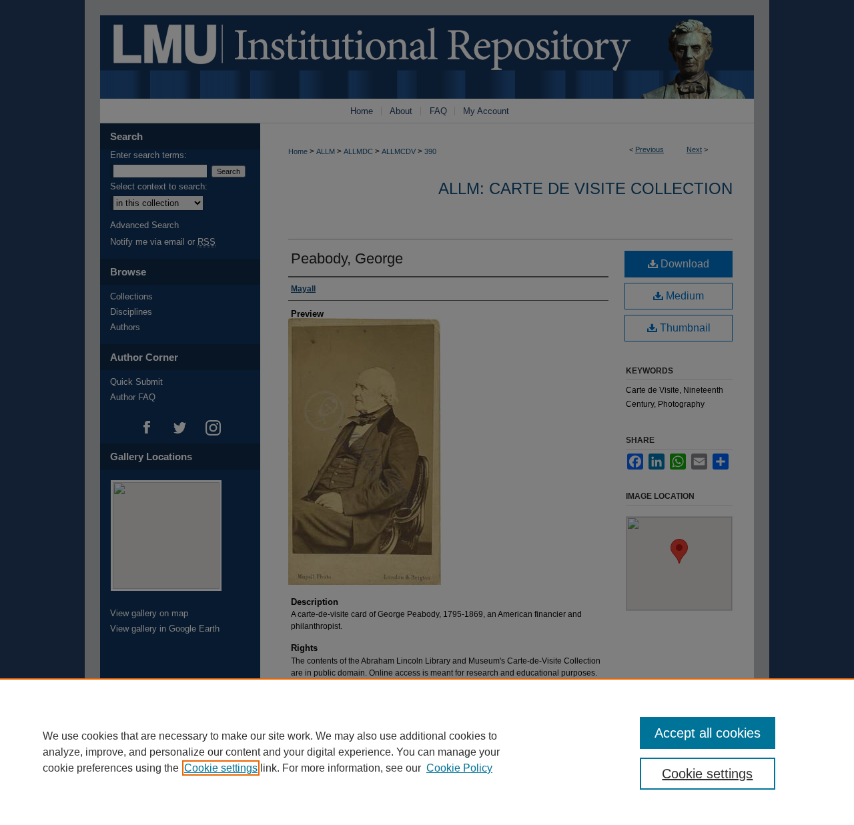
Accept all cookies (708, 733)
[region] (427, 751)
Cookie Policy (459, 768)
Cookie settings (221, 768)
